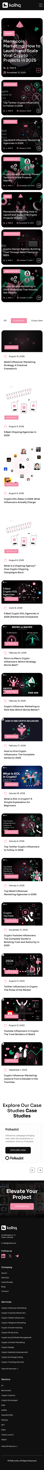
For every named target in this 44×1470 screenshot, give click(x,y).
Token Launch (7, 1435)
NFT (3, 1425)
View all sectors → (9, 1446)
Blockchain (6, 1390)
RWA (3, 1430)
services (5, 1278)
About (4, 1273)
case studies (7, 1282)
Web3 (4, 1440)
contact (5, 1291)
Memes (4, 1420)
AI (2, 1385)
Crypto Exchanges (9, 1400)
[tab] (5, 320)
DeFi (3, 1405)
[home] (11, 5)
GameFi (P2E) (7, 1415)
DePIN (4, 1410)
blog (3, 1287)
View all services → (9, 1369)
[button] (41, 5)
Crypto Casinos (8, 1395)
